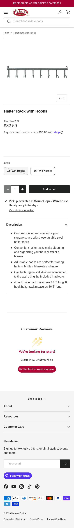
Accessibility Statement (15, 519)
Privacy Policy (36, 519)
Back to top (35, 398)
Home (7, 33)
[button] (68, 12)
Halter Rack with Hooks (24, 33)
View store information (21, 210)
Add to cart (50, 189)
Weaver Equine (18, 513)
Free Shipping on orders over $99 (37, 3)
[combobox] (37, 21)
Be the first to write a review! (36, 369)
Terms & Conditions (56, 519)
